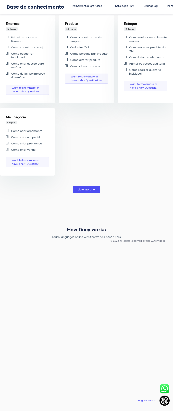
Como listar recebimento (146, 57)
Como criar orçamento (26, 131)
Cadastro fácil (79, 47)
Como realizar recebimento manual (148, 39)
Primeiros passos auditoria (147, 64)
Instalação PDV (124, 6)
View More (85, 189)
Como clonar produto (85, 66)
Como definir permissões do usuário (28, 75)
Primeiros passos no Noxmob (24, 39)
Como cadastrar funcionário (22, 55)
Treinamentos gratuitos (87, 6)
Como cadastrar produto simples (87, 39)
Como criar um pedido (26, 137)
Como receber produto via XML (147, 49)
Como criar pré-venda (26, 143)
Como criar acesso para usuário (27, 65)
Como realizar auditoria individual (145, 72)
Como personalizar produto (89, 54)
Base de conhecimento (35, 7)
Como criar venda (23, 150)
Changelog (150, 6)
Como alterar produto (85, 60)
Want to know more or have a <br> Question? (25, 89)
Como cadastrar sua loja (27, 47)
